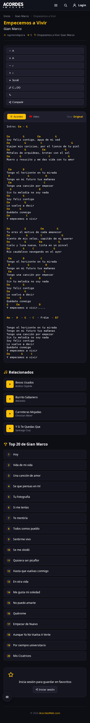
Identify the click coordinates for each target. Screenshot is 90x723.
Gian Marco (22, 16)
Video (36, 116)
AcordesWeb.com (49, 713)
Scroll (15, 80)
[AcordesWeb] (16, 5)
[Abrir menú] (55, 5)
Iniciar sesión (47, 689)
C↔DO (16, 87)
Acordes (18, 116)
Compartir (17, 102)
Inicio (7, 16)
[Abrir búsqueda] (65, 5)
